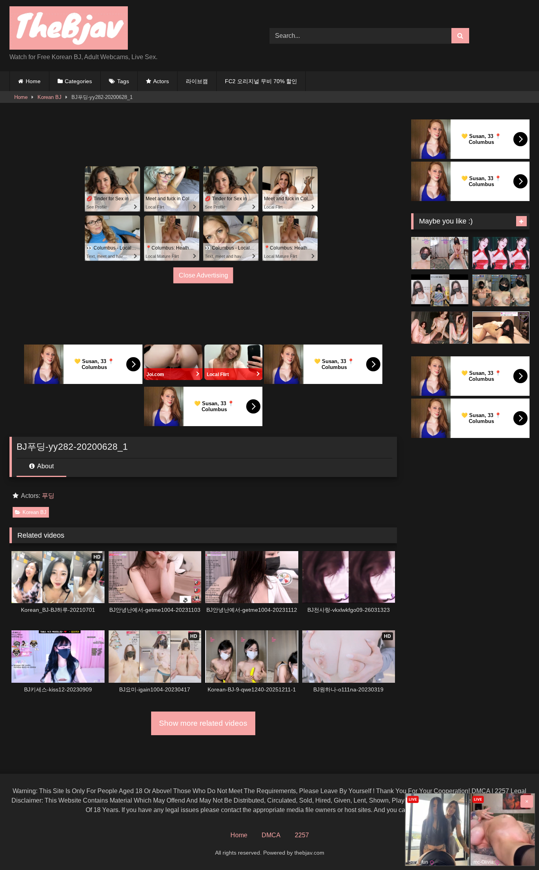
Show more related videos (203, 723)
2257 (302, 835)
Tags (123, 81)
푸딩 (48, 495)
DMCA (271, 835)
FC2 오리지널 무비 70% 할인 (261, 81)
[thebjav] (68, 29)
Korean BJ (49, 97)
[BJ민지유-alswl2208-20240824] (501, 253)
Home (33, 81)
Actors (161, 81)
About (45, 466)
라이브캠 (197, 81)
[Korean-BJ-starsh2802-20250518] (439, 327)
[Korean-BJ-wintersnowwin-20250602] (501, 290)
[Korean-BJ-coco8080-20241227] (439, 253)
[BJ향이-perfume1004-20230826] (439, 290)
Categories (78, 81)
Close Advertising (203, 275)
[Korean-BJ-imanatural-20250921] (501, 327)
